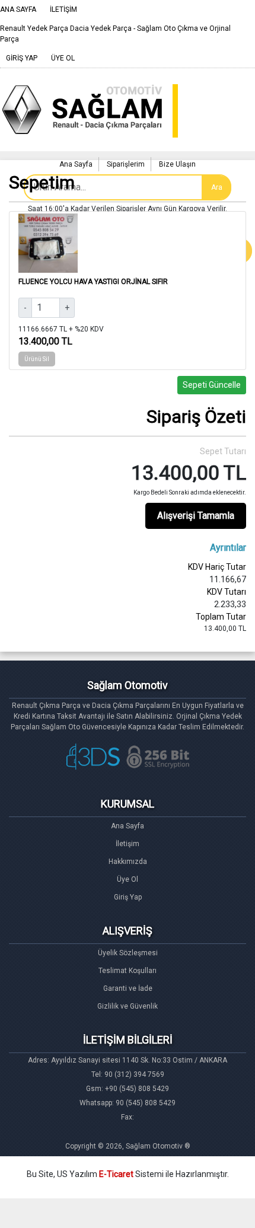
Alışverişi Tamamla (195, 515)
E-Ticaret (116, 1174)
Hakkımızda (128, 861)
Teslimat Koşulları (127, 971)
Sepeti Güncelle (212, 385)
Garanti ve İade (127, 988)
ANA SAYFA (18, 9)
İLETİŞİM (63, 9)
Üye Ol (127, 879)
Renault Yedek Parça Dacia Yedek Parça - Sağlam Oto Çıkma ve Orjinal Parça (115, 33)
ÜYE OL (63, 58)
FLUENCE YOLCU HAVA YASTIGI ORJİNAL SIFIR (93, 282)
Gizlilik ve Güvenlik (127, 1006)
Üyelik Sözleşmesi (128, 953)
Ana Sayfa (127, 826)
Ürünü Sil (36, 359)
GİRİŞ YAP (21, 58)
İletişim (127, 844)
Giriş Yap (128, 897)
